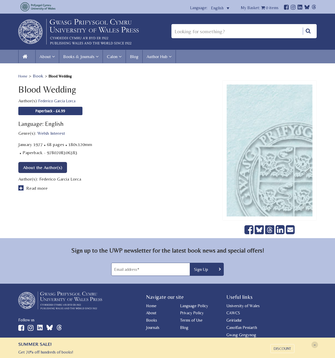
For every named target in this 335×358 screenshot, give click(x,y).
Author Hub (157, 56)
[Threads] (314, 7)
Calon (112, 56)
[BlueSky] (307, 8)
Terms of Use (191, 320)
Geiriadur (234, 320)
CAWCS (233, 312)
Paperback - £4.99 (50, 110)
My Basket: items (259, 7)
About (45, 56)
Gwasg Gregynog (241, 334)
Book (38, 76)
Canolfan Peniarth (241, 327)
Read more (36, 188)
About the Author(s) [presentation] (42, 167)
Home (22, 76)
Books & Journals (78, 56)
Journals (152, 327)
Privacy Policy (192, 312)
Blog (134, 56)
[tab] (42, 167)
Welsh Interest (51, 133)
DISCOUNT (282, 348)
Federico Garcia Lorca (56, 100)
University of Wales (243, 305)
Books (151, 320)
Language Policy (194, 305)
